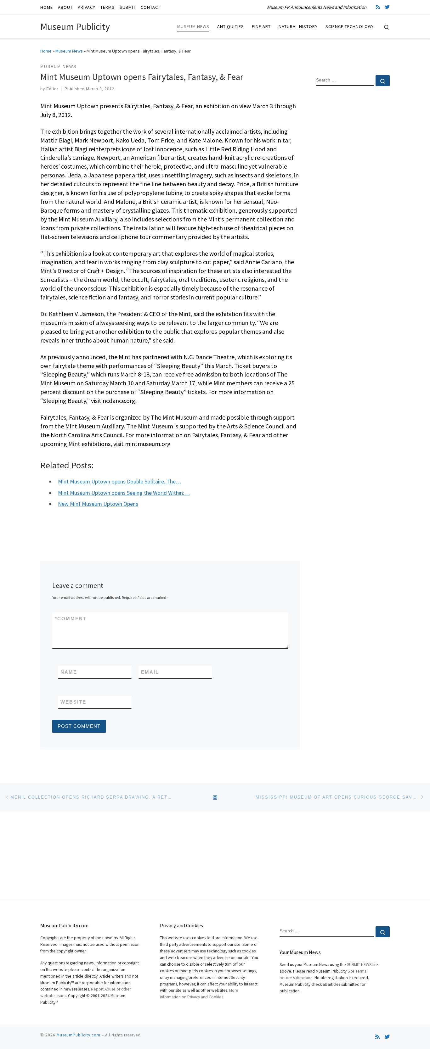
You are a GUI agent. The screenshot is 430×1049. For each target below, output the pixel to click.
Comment (71, 618)
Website (73, 702)
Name (68, 672)
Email (150, 672)
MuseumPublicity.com (78, 1035)
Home (46, 51)
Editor (52, 89)
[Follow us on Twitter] (387, 7)
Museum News (69, 51)
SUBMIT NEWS (359, 964)
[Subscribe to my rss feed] (378, 7)
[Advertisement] (353, 192)
